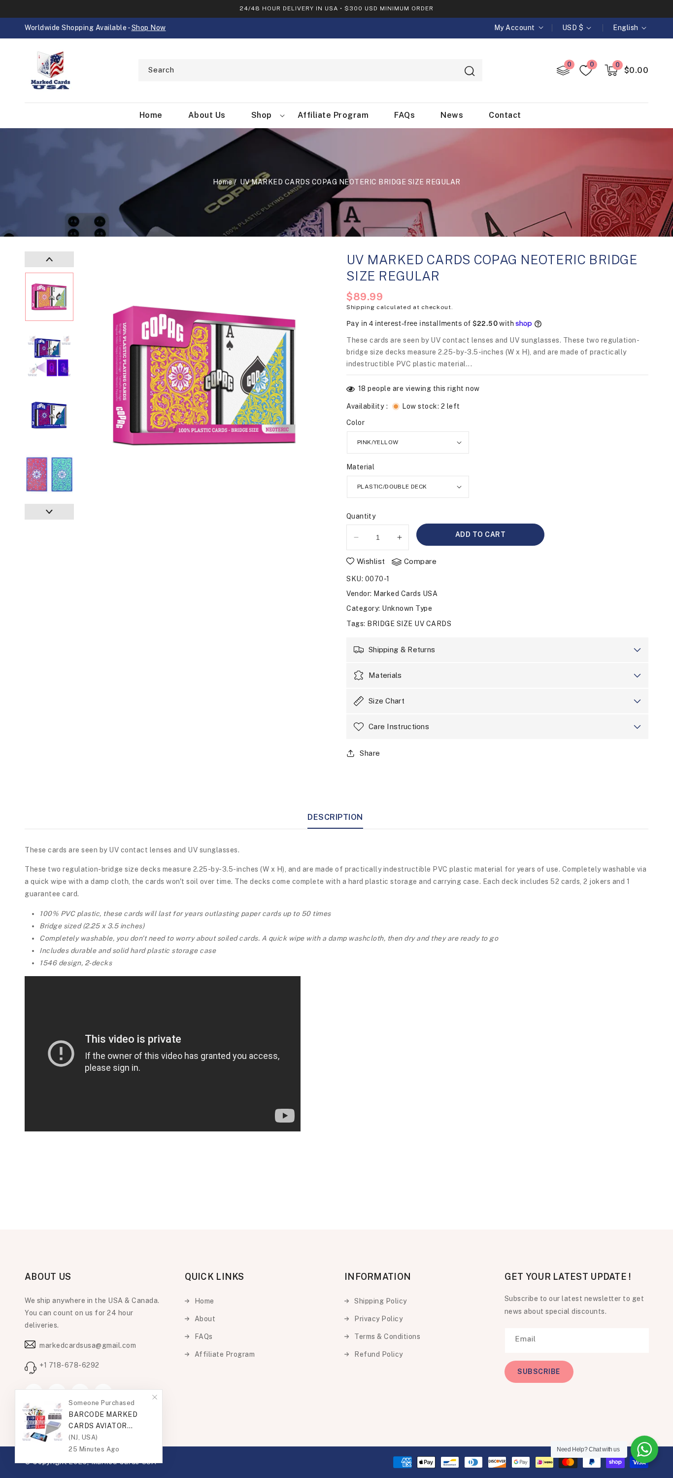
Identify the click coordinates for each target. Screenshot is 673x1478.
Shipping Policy (380, 1301)
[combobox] (310, 70)
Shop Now (149, 28)
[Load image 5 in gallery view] (49, 297)
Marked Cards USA (405, 594)
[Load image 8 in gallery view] (49, 474)
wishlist (371, 561)
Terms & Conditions (387, 1336)
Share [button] (370, 753)
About (205, 1319)
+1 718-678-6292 (69, 1365)
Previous (49, 259)
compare (420, 561)
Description (335, 817)
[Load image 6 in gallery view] (49, 356)
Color (355, 422)
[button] (627, 70)
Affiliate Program (225, 1354)
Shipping (360, 307)
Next (49, 512)
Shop (261, 115)
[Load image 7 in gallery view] (49, 415)
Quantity (360, 516)
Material (360, 467)
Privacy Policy (378, 1319)
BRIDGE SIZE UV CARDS (409, 624)
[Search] (469, 71)
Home (223, 182)
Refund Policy (378, 1354)
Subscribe (538, 1371)
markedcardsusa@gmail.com (87, 1345)
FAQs (204, 1336)
